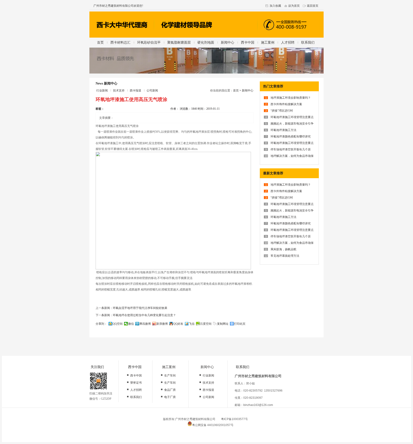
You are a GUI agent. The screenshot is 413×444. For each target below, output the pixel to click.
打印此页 (239, 323)
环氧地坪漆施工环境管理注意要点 (292, 117)
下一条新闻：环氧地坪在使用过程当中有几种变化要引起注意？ (136, 315)
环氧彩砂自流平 (149, 42)
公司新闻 (152, 90)
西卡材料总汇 (120, 42)
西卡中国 (247, 42)
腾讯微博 (145, 323)
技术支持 (119, 90)
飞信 (192, 323)
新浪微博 (162, 323)
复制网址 (222, 323)
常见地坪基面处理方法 (285, 255)
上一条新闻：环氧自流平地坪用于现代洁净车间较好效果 (131, 308)
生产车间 (170, 375)
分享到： (101, 323)
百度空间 (206, 323)
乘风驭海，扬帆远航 (283, 249)
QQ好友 (178, 323)
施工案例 (267, 42)
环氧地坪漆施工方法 (283, 130)
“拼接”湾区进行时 (282, 110)
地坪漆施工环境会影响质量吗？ (291, 97)
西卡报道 (135, 90)
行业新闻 (102, 90)
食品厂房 (170, 390)
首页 (100, 42)
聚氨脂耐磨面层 (179, 42)
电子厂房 (170, 397)
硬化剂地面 (205, 42)
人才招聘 (287, 42)
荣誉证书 (136, 382)
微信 (131, 323)
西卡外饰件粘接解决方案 (286, 104)
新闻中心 (227, 42)
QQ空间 (118, 323)
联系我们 (308, 42)
